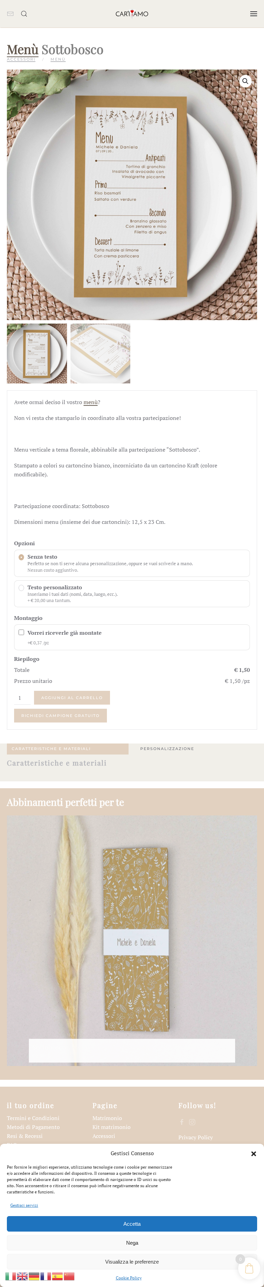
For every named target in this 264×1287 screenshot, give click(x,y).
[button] (253, 1153)
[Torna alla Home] (132, 14)
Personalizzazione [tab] (167, 748)
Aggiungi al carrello (72, 697)
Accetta (132, 1224)
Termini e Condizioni (33, 1118)
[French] (46, 1275)
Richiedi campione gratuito (60, 715)
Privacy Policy (195, 1137)
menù (91, 402)
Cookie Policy (129, 1277)
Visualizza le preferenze (132, 1262)
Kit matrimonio (111, 1127)
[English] (23, 1275)
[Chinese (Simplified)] (69, 1275)
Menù (22, 48)
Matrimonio (107, 1118)
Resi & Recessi (25, 1136)
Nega (132, 1243)
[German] (34, 1275)
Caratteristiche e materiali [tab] (51, 748)
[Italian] (11, 1275)
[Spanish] (58, 1275)
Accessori (21, 59)
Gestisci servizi (24, 1205)
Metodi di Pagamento (33, 1127)
